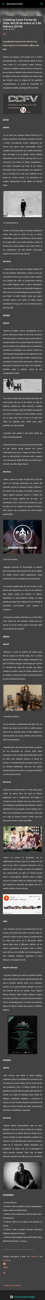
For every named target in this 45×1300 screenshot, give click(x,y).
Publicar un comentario (12, 1285)
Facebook (7, 1260)
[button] (4, 34)
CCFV (5, 1267)
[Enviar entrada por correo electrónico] (4, 1264)
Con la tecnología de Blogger (24, 1297)
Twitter (33, 1256)
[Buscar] (41, 4)
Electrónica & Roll (15, 4)
